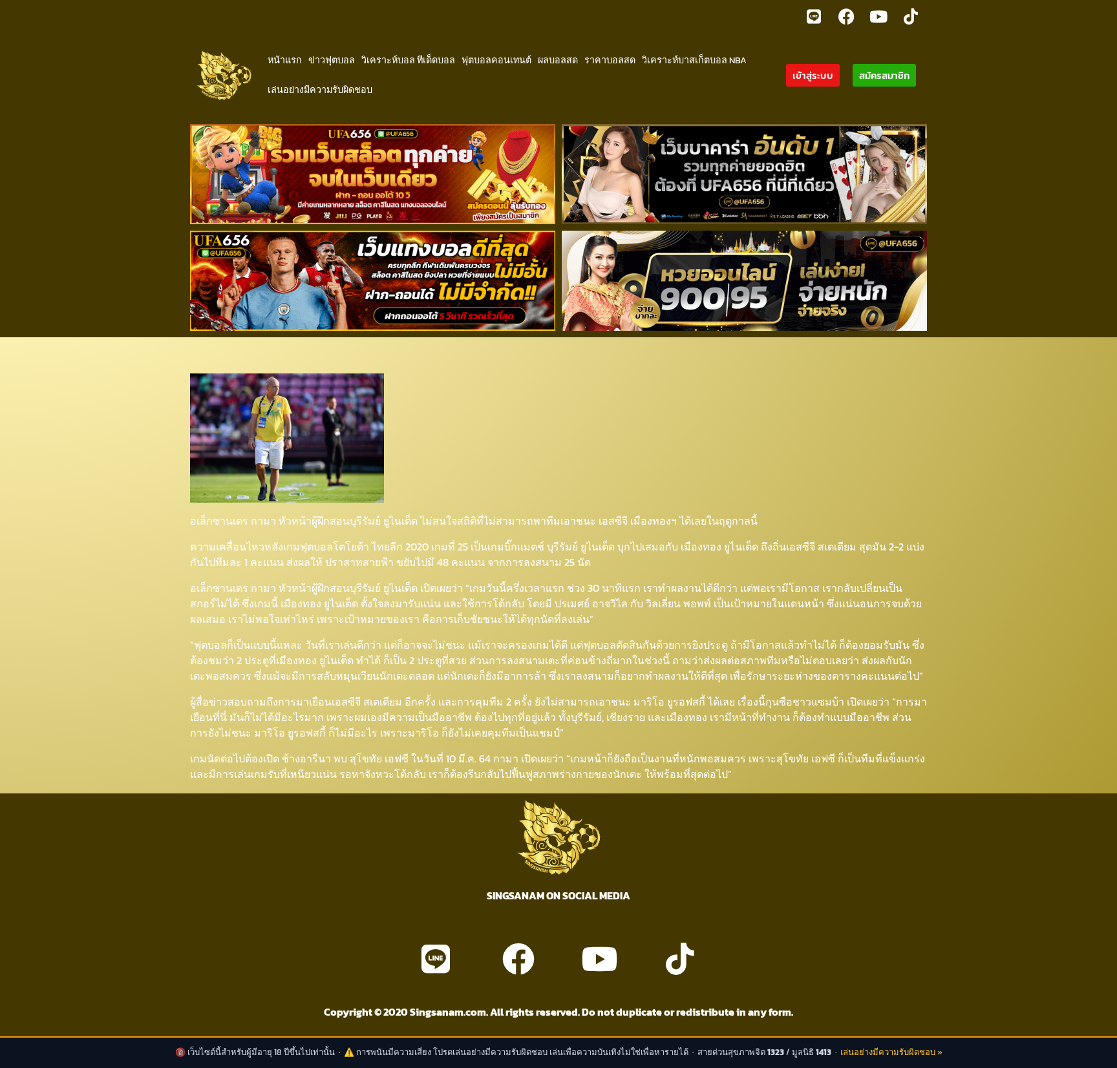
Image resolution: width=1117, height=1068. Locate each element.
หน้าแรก (285, 60)
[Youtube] (878, 16)
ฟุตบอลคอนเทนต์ (496, 60)
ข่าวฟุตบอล (331, 60)
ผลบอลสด (558, 60)
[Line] (814, 16)
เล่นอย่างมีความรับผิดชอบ (320, 90)
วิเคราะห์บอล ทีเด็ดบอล (408, 60)
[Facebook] (846, 16)
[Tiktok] (911, 16)
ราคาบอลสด (609, 60)
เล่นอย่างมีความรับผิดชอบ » (891, 1052)
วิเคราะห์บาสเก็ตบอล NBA (694, 60)
